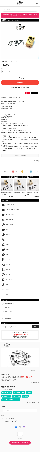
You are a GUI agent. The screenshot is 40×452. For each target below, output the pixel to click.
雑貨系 (8, 235)
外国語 (8, 264)
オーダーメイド (10, 279)
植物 (7, 249)
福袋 (7, 289)
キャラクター (9, 274)
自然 (7, 294)
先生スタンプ (9, 220)
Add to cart (20, 82)
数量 (2, 69)
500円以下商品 (10, 215)
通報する (36, 160)
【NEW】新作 (10, 205)
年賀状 (8, 269)
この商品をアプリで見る (20, 155)
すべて (5, 171)
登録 (35, 326)
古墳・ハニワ (9, 225)
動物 (7, 244)
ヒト (7, 239)
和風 (7, 254)
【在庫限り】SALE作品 (12, 210)
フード (8, 259)
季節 (7, 284)
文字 (7, 230)
